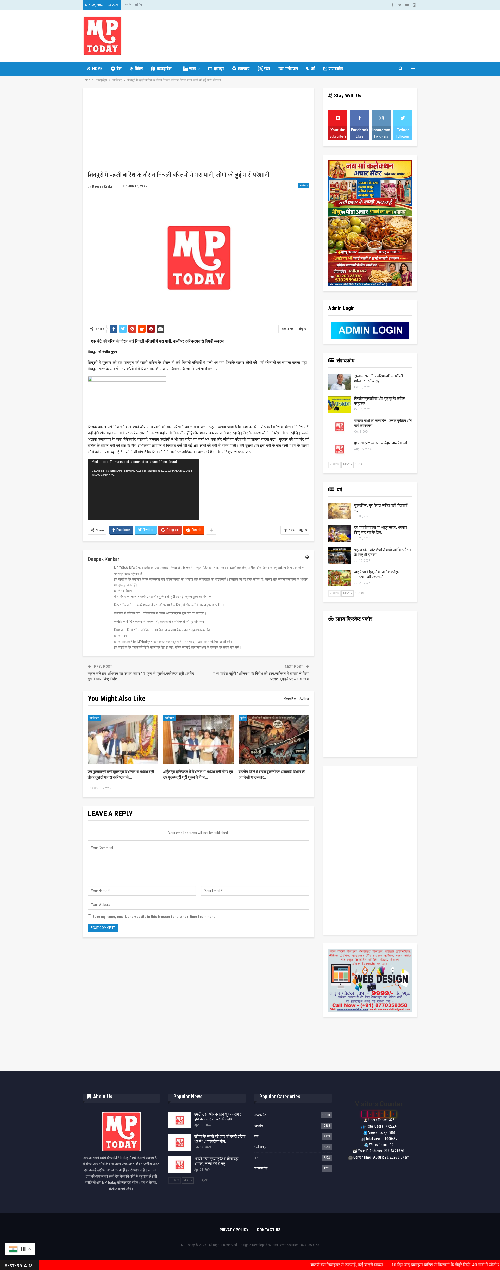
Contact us (268, 1229)
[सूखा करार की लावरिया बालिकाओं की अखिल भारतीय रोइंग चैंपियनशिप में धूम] (339, 382)
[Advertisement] (198, 131)
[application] (143, 489)
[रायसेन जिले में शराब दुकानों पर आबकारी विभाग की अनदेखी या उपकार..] (274, 739)
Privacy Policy (234, 1229)
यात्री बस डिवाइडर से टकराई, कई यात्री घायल (298, 1265)
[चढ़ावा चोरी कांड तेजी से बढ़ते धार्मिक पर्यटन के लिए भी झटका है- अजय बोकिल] (339, 555)
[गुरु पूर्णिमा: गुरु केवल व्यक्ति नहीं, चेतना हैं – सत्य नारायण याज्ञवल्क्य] (339, 511)
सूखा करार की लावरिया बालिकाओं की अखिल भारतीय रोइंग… (378, 378)
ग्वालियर (304, 185)
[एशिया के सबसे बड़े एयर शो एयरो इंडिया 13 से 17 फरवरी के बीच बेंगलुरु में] (179, 1142)
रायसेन (258, 1126)
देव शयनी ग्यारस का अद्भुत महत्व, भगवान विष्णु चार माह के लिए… (380, 530)
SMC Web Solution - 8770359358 (296, 1245)
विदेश (139, 68)
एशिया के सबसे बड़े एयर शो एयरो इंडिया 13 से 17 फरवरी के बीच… (219, 1139)
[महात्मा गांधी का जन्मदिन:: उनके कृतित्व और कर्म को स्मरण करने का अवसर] (339, 426)
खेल (267, 68)
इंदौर (243, 718)
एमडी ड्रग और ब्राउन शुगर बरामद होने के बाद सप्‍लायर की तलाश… (217, 1117)
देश (119, 68)
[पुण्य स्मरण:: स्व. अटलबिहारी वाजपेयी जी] (339, 449)
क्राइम (219, 68)
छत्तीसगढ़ (260, 1147)
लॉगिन (138, 5)
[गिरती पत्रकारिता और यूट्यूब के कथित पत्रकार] (339, 404)
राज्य (192, 68)
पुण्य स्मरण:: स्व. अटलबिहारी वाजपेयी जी (380, 443)
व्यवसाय (243, 68)
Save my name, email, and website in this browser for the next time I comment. (154, 916)
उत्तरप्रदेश (260, 1168)
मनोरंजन (291, 68)
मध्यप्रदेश (164, 68)
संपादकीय (336, 68)
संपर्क (128, 5)
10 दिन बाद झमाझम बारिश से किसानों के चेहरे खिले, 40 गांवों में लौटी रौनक (400, 1265)
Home (97, 68)
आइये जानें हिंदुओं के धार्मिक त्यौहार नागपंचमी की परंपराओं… (377, 574)
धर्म (313, 68)
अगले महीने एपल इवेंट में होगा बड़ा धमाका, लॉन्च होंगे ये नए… (216, 1161)
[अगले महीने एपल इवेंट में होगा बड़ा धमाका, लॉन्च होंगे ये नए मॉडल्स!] (179, 1164)
